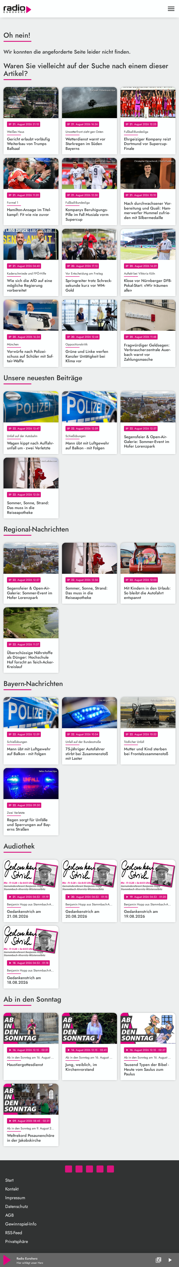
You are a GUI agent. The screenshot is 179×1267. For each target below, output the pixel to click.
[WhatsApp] (68, 1169)
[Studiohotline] (110, 1169)
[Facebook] (79, 1169)
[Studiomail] (99, 1169)
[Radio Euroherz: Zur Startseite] (84, 8)
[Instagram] (89, 1169)
